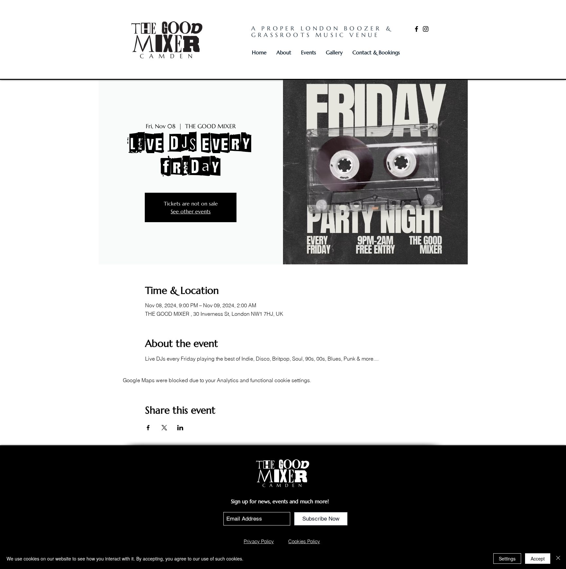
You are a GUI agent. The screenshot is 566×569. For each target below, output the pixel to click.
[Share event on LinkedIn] (180, 427)
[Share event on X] (164, 427)
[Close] (558, 558)
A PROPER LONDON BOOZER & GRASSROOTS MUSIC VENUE (322, 32)
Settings (507, 558)
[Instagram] (425, 29)
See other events (191, 211)
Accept (538, 558)
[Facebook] (416, 29)
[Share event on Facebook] (148, 427)
